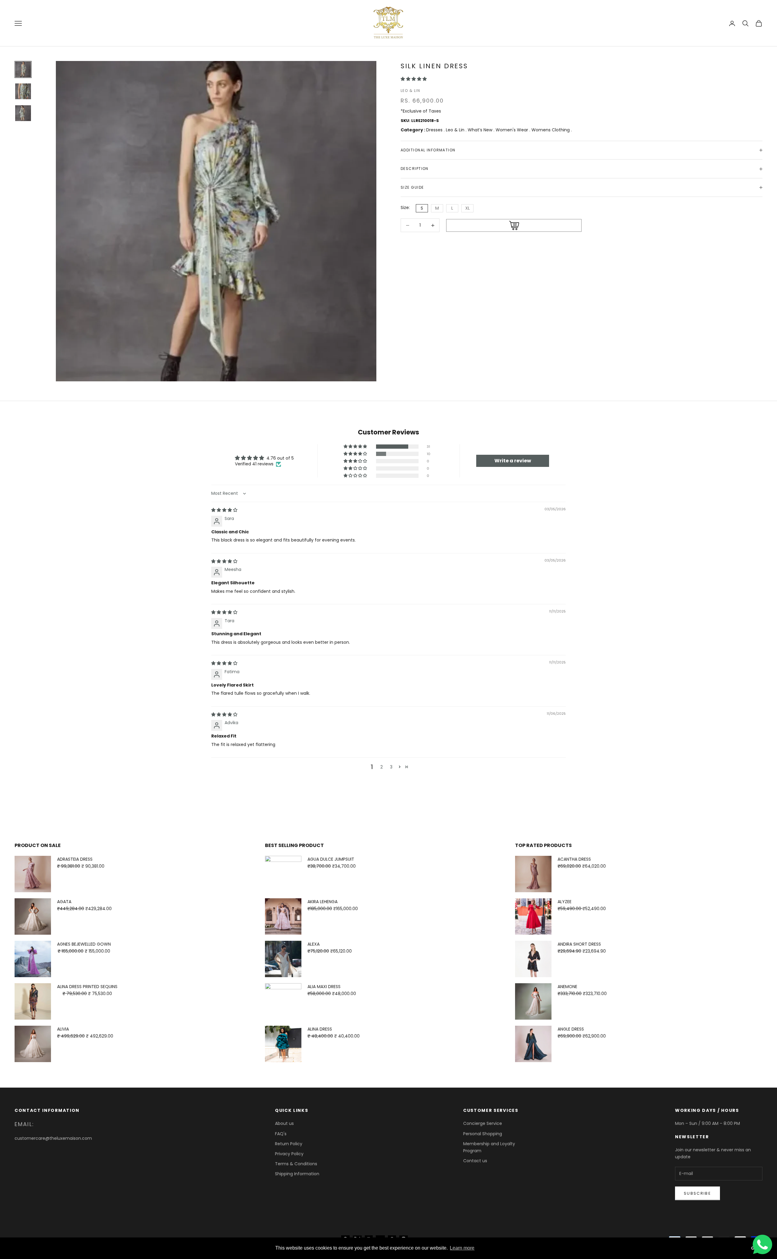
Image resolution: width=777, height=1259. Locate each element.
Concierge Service (482, 1123)
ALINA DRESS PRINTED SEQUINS (87, 987)
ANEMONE (567, 987)
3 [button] (391, 767)
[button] (414, 79)
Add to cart (514, 225)
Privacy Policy (289, 1154)
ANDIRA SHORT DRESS (579, 944)
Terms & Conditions (296, 1164)
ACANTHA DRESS (574, 859)
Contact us (475, 1161)
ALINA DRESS (319, 1029)
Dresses (435, 130)
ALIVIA (63, 1029)
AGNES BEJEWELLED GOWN (84, 944)
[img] (224, 510)
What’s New (481, 130)
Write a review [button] (512, 460)
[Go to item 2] (23, 91)
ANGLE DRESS (571, 1029)
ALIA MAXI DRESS (324, 987)
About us (284, 1123)
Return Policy (288, 1144)
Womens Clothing (551, 130)
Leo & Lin (410, 90)
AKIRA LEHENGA (322, 902)
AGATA (64, 902)
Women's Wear (512, 130)
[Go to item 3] (23, 113)
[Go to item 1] (23, 69)
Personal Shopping (482, 1134)
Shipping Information (297, 1174)
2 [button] (381, 767)
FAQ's (281, 1134)
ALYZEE (565, 902)
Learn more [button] (462, 1248)
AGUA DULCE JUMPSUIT (330, 859)
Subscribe (697, 1193)
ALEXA (313, 944)
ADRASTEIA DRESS (75, 859)
